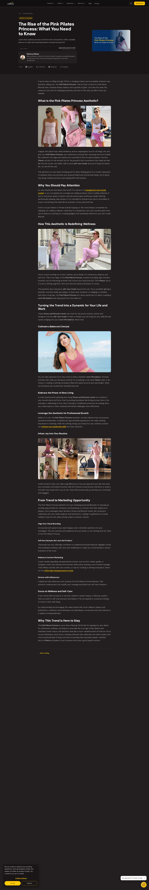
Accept (12, 883)
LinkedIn (30, 67)
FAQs (90, 3)
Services (50, 3)
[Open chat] (144, 885)
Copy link (65, 67)
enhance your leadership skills (53, 427)
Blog (20, 13)
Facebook (54, 67)
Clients (59, 3)
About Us (81, 3)
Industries (70, 3)
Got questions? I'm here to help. (132, 878)
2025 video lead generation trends (58, 571)
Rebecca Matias (33, 54)
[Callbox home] (10, 3)
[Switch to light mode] (131, 3)
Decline (29, 883)
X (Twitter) (41, 67)
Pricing (97, 3)
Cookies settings (21, 878)
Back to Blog (43, 653)
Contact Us (139, 3)
